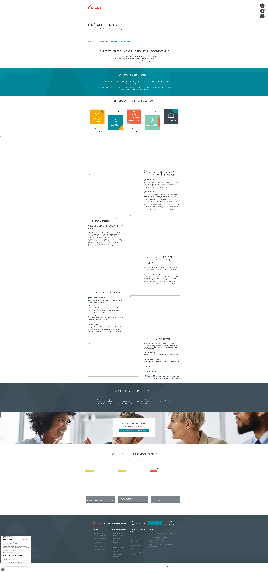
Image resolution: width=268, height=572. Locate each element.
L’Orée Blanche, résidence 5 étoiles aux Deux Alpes (161, 541)
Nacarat (95, 530)
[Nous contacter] (262, 16)
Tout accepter (23, 565)
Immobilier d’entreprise (99, 566)
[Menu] (262, 5)
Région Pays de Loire (118, 547)
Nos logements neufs (119, 530)
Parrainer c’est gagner (99, 549)
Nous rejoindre (97, 552)
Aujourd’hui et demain (99, 535)
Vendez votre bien (134, 566)
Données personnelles (168, 567)
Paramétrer (8, 565)
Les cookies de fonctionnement (10, 559)
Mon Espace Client (123, 566)
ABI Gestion (143, 566)
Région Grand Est (117, 538)
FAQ (150, 566)
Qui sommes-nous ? (99, 533)
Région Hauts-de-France (119, 535)
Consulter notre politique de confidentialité (11, 552)
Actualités (151, 530)
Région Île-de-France (118, 533)
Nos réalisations (98, 542)
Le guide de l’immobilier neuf (137, 530)
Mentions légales (166, 566)
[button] (3, 569)
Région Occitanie (117, 545)
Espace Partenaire (111, 566)
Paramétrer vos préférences (9, 556)
